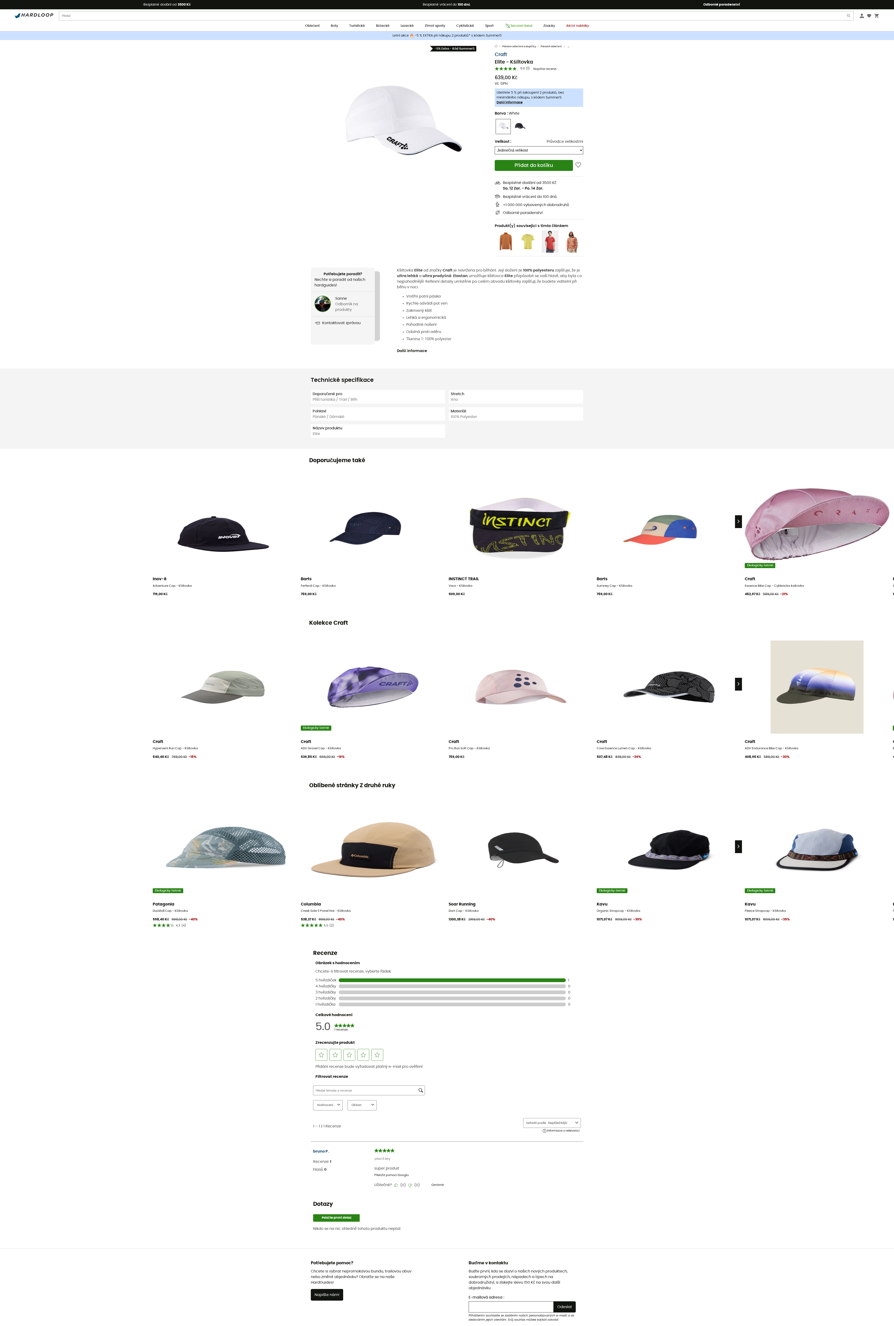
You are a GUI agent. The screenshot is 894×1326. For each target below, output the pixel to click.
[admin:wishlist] (578, 165)
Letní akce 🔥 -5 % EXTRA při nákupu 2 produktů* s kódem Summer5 (447, 35)
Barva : (507, 113)
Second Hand (521, 25)
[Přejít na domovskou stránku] (498, 46)
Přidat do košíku (534, 165)
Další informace (510, 102)
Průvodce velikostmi (565, 141)
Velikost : (503, 141)
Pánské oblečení (551, 46)
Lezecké (407, 25)
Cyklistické (465, 25)
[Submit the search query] (849, 17)
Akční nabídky (577, 25)
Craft (501, 54)
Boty (334, 25)
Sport (489, 25)
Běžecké (382, 25)
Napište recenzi (544, 69)
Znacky (549, 25)
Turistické (357, 25)
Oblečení (312, 25)
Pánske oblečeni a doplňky (519, 46)
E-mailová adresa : (486, 1297)
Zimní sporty (435, 25)
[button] (402, 129)
